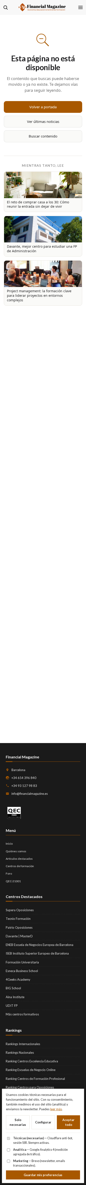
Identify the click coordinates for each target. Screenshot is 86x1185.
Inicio (9, 843)
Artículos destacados (19, 858)
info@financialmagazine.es (29, 794)
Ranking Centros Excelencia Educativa (32, 1061)
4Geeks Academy (18, 979)
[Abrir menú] (80, 7)
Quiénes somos (16, 851)
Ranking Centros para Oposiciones (30, 1087)
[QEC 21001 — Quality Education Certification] (14, 812)
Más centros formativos (22, 1014)
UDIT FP (12, 1006)
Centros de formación (20, 866)
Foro (9, 873)
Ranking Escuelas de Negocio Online (30, 1070)
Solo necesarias (18, 1122)
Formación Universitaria (22, 962)
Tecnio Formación (18, 919)
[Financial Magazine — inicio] (43, 7)
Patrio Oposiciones (19, 927)
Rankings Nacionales (20, 1052)
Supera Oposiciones (20, 910)
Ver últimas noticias (43, 121)
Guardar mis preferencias (43, 1175)
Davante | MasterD (19, 936)
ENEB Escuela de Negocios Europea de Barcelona (39, 945)
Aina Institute (15, 997)
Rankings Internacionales (23, 1044)
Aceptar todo (68, 1122)
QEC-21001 (13, 881)
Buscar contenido (43, 136)
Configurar (43, 1122)
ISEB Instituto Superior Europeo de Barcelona (37, 953)
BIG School (13, 988)
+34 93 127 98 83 (24, 786)
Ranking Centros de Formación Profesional (35, 1079)
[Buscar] (5, 7)
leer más (56, 1109)
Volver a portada (43, 106)
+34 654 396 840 (23, 778)
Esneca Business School (22, 971)
